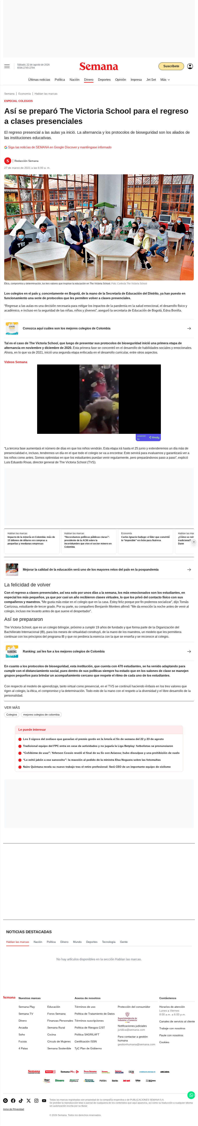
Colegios (11, 714)
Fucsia (23, 1041)
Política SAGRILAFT (87, 1034)
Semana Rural (56, 1027)
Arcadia (23, 1027)
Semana (9, 93)
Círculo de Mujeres (59, 1041)
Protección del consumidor (134, 1006)
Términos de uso (85, 1006)
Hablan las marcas (46, 93)
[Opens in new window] (13, 1100)
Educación (53, 1006)
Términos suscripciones (89, 1020)
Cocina (51, 1034)
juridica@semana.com (131, 1029)
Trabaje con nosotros (172, 1028)
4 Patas (23, 1048)
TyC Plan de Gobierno (88, 1048)
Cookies (164, 1042)
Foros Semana (56, 1013)
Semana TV (26, 1013)
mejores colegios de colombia (41, 714)
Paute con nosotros (171, 1035)
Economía (24, 93)
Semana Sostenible (59, 1048)
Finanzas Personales (60, 1020)
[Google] (5, 1100)
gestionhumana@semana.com (136, 1044)
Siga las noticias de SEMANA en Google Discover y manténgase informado (60, 147)
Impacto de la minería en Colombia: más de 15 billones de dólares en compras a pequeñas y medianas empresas (31, 540)
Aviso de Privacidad (17, 1109)
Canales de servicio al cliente (177, 1021)
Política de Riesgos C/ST (90, 1027)
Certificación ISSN (86, 1041)
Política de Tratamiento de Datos (95, 1013)
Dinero (23, 1020)
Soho (22, 1034)
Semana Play (27, 1006)
